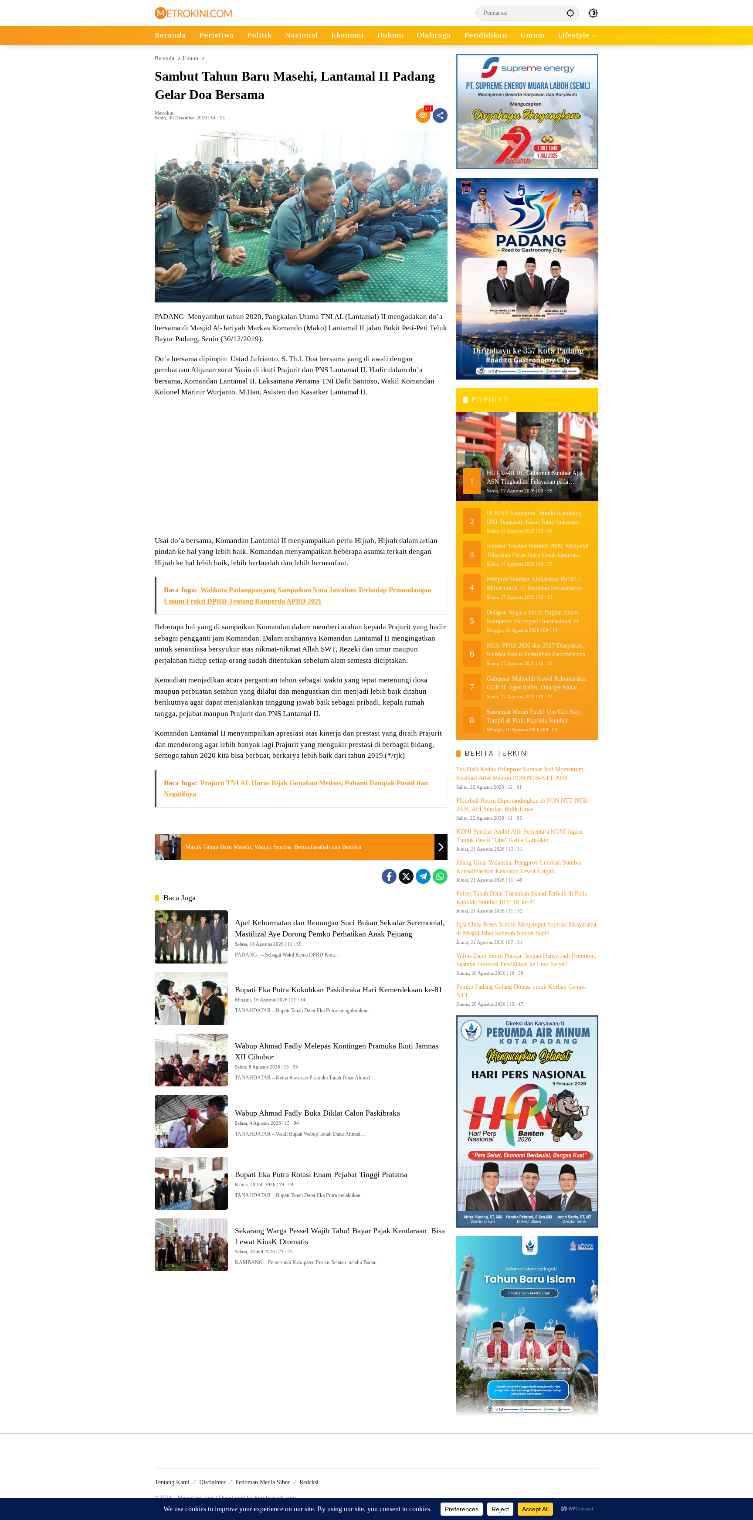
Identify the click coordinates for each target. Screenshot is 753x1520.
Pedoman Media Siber (262, 1482)
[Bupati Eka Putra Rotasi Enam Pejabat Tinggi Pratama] (191, 1183)
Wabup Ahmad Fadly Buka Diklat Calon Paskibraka (317, 1113)
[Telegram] (423, 876)
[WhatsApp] (440, 876)
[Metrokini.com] (193, 12)
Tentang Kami (172, 1482)
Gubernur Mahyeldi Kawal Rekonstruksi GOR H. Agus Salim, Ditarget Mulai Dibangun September (536, 683)
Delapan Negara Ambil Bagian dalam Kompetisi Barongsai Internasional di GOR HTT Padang (532, 617)
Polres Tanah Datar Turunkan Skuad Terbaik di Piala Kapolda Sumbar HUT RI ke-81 (521, 898)
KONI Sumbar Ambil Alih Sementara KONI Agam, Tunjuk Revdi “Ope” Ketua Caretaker (520, 836)
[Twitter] (406, 876)
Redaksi (309, 1482)
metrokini (165, 113)
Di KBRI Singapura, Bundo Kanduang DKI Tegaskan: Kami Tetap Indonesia (534, 517)
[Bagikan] (440, 115)
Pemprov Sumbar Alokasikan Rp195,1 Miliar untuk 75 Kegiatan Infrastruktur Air (534, 584)
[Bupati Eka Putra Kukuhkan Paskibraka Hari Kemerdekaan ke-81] (191, 998)
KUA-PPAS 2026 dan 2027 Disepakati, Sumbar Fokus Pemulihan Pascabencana (536, 650)
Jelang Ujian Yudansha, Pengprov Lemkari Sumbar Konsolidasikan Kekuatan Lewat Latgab (519, 867)
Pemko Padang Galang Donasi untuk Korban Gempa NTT (521, 991)
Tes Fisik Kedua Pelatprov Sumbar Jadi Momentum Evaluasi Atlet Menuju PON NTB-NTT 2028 (519, 773)
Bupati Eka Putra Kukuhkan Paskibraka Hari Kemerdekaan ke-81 (338, 989)
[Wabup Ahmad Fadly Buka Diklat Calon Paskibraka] (191, 1121)
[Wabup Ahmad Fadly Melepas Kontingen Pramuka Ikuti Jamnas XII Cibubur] (191, 1060)
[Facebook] (389, 876)
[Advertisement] (301, 468)
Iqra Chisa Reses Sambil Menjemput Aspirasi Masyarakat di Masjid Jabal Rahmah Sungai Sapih (526, 928)
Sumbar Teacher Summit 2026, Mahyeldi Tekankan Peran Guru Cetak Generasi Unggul (538, 551)
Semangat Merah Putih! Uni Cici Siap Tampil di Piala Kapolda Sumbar (533, 716)
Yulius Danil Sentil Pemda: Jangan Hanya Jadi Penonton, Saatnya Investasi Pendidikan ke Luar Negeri (526, 960)
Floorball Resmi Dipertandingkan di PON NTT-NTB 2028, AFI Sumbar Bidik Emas (521, 805)
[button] (570, 13)
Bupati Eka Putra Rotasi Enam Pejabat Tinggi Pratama (321, 1174)
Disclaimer (212, 1482)
